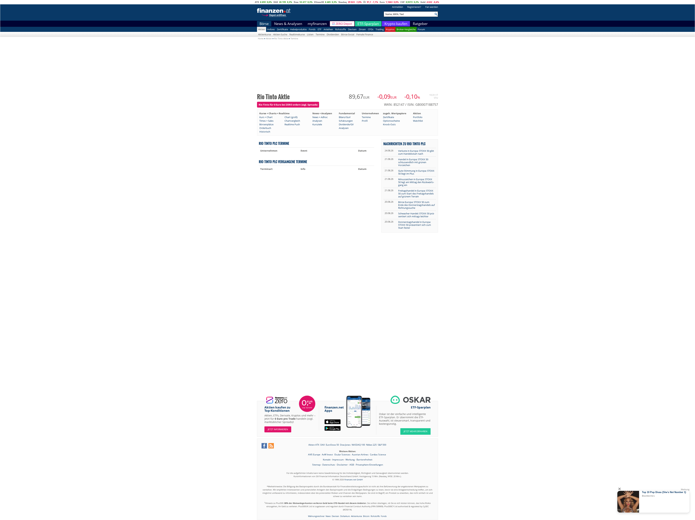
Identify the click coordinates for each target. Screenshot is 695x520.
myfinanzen (317, 23)
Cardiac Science (378, 454)
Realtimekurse (297, 34)
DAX (275, 2)
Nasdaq (342, 2)
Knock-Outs (389, 124)
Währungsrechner (316, 516)
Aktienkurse (264, 34)
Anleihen (328, 29)
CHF (402, 2)
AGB (351, 464)
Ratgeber (420, 23)
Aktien (261, 29)
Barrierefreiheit (364, 459)
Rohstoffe (340, 29)
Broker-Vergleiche (406, 29)
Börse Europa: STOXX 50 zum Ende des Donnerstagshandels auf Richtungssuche (416, 204)
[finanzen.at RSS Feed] (271, 445)
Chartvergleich (292, 120)
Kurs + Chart (266, 117)
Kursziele (317, 124)
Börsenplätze (266, 124)
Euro (382, 2)
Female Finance (364, 34)
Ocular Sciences (342, 454)
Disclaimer (342, 464)
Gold (423, 2)
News (328, 516)
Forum (421, 29)
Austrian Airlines (360, 454)
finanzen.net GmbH (353, 479)
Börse (264, 23)
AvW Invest (327, 454)
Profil (365, 120)
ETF (319, 29)
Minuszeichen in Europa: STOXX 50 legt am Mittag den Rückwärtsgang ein (416, 182)
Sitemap (316, 464)
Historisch (264, 131)
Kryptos (390, 29)
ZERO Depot (344, 24)
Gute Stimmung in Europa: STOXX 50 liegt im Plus (416, 172)
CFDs (370, 29)
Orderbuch (265, 128)
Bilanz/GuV (345, 117)
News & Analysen (288, 23)
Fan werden (431, 7)
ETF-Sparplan (368, 23)
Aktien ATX (313, 444)
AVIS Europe (314, 454)
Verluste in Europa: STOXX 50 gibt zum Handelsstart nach (416, 152)
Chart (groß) (291, 117)
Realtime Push (292, 124)
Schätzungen (346, 120)
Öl (364, 2)
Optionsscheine (391, 120)
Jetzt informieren (278, 429)
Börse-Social (347, 34)
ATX (257, 2)
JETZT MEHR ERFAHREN (415, 431)
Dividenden (333, 34)
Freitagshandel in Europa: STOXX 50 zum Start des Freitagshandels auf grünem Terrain (416, 193)
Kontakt (326, 459)
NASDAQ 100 (358, 444)
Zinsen (362, 29)
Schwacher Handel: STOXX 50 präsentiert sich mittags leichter (416, 215)
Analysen (317, 120)
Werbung (350, 459)
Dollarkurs (345, 516)
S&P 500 (382, 444)
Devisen (352, 29)
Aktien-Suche (280, 34)
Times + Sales (266, 120)
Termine (320, 34)
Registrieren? (414, 7)
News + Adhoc (320, 117)
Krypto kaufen (395, 23)
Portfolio (417, 117)
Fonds (312, 29)
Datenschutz (328, 464)
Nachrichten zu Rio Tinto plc (404, 143)
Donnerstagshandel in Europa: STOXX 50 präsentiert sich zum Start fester (414, 224)
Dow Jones (345, 444)
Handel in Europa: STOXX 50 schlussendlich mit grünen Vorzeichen (413, 162)
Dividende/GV (346, 124)
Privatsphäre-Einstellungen (369, 464)
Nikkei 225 (371, 444)
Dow (296, 2)
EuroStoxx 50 (332, 444)
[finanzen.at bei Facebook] (264, 445)
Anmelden (397, 7)
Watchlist (418, 120)
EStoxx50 (319, 2)
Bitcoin (366, 516)
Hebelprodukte (298, 29)
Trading (380, 29)
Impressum (338, 459)
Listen (310, 34)
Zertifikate (282, 29)
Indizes (271, 29)
